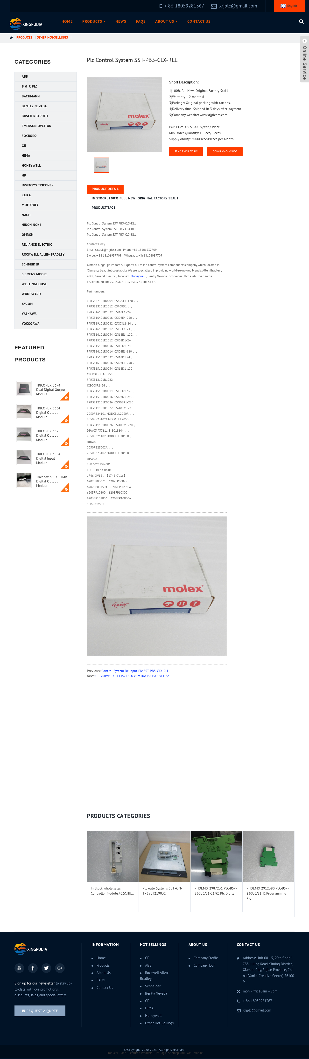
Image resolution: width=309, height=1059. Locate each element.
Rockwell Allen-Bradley (43, 254)
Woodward (31, 294)
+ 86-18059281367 (257, 1001)
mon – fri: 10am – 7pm (260, 991)
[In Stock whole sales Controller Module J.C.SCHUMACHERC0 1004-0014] (113, 856)
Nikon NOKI (31, 225)
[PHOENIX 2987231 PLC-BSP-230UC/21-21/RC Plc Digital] (216, 856)
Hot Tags (160, 1053)
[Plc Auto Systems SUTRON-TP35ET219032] (164, 856)
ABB (25, 76)
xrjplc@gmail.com (238, 6)
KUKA (26, 195)
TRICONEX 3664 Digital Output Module (48, 412)
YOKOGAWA (30, 324)
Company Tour (204, 965)
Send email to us (186, 151)
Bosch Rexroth (35, 116)
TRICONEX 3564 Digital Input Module (48, 458)
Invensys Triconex (38, 185)
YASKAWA (29, 314)
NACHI (27, 215)
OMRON (28, 235)
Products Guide (116, 1053)
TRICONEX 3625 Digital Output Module (48, 435)
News (120, 21)
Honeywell (31, 165)
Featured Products (140, 1053)
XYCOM (27, 304)
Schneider (30, 264)
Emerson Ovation (36, 126)
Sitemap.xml (176, 1053)
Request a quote (42, 1011)
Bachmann (31, 96)
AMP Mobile (195, 1053)
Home (67, 21)
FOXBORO (29, 136)
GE (24, 146)
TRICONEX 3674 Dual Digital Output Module (50, 389)
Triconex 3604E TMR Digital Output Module (51, 481)
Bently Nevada (34, 106)
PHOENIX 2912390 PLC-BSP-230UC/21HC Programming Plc (267, 893)
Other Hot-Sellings (52, 37)
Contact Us (199, 21)
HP (24, 175)
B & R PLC (30, 86)
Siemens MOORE (35, 274)
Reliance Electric (37, 244)
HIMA (26, 155)
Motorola (30, 205)
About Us (164, 21)
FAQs (141, 21)
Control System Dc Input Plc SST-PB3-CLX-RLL (135, 671)
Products (92, 21)
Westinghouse (34, 284)
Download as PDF (225, 151)
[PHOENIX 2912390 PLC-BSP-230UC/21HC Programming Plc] (268, 856)
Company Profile (206, 958)
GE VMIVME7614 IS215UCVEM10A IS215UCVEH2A (132, 676)
